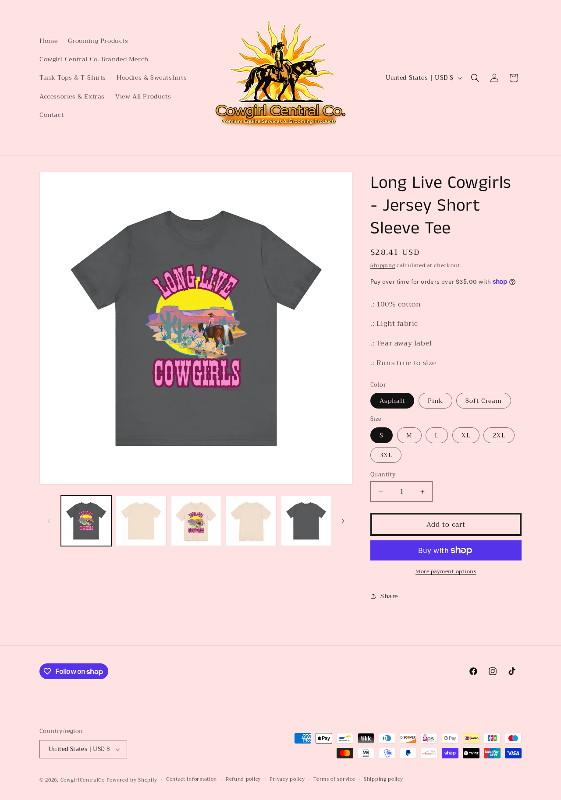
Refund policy (243, 780)
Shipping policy (383, 780)
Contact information (191, 780)
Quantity (382, 474)
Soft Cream (483, 400)
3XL (386, 455)
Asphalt (392, 400)
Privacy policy (287, 780)
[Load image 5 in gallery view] (196, 521)
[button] (475, 78)
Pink (435, 400)
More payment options (445, 571)
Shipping (382, 265)
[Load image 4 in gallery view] (141, 521)
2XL (499, 435)
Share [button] (389, 596)
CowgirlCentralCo (82, 780)
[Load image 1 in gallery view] (86, 521)
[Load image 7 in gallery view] (306, 521)
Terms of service (334, 780)
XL (466, 435)
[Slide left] (49, 521)
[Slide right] (343, 521)
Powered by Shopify (132, 780)
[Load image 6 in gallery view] (251, 521)
